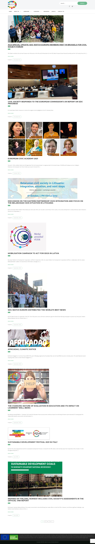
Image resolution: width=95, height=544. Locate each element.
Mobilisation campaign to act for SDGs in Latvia (33, 253)
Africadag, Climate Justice (22, 349)
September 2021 (17, 217)
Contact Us (61, 11)
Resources (46, 11)
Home (10, 11)
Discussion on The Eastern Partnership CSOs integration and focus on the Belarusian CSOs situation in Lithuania (45, 202)
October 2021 (17, 173)
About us (16, 11)
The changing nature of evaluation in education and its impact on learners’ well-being (43, 407)
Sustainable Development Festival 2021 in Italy (32, 442)
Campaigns (26, 11)
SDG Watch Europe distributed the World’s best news (37, 310)
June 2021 (16, 456)
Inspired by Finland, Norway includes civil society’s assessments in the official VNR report (46, 500)
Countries (36, 11)
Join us (53, 11)
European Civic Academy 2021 (23, 159)
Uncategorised (17, 59)
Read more (11, 56)
